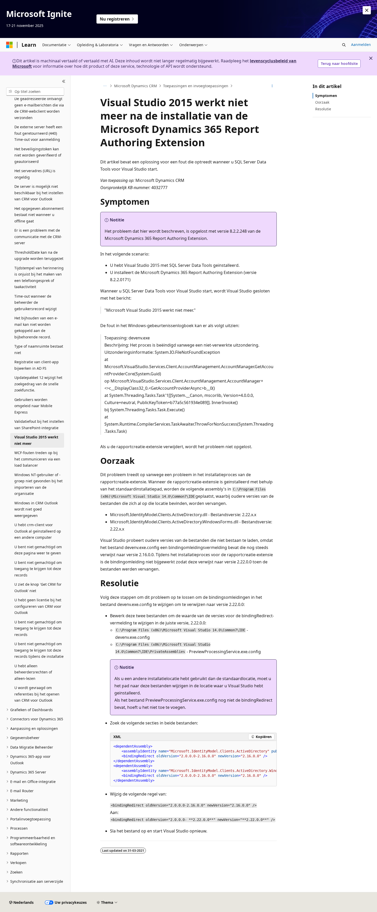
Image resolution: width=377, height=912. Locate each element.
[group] (193, 763)
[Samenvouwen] (63, 81)
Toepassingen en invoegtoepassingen (195, 85)
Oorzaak (322, 102)
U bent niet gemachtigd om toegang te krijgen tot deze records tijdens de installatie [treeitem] (39, 650)
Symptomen (326, 95)
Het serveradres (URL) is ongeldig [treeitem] (34, 174)
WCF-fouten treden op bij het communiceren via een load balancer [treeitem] (37, 459)
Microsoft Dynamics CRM (135, 85)
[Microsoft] (9, 45)
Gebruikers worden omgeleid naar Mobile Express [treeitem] (33, 406)
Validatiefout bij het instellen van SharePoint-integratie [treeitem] (39, 424)
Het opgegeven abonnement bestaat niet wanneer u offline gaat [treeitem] (39, 214)
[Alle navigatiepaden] (104, 86)
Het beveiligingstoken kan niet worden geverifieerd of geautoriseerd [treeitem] (37, 155)
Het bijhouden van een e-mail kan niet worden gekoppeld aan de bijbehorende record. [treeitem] (36, 327)
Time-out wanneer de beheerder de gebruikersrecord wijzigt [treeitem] (35, 302)
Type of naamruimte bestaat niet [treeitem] (38, 349)
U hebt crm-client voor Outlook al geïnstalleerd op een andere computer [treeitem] (37, 531)
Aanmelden (361, 44)
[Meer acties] (272, 86)
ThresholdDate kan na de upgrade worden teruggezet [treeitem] (38, 255)
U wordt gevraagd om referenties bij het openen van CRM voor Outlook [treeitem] (36, 694)
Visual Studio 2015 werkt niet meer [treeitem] (36, 440)
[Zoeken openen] (344, 45)
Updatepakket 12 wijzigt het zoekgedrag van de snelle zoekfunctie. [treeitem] (38, 384)
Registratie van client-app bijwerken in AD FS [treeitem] (36, 365)
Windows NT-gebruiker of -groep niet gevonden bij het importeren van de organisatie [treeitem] (38, 484)
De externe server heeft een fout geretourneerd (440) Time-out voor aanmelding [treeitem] (38, 133)
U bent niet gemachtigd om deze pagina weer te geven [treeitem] (38, 550)
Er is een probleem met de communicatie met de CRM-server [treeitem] (38, 236)
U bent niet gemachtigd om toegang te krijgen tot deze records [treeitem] (38, 568)
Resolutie (323, 108)
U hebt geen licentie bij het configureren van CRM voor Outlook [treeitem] (37, 606)
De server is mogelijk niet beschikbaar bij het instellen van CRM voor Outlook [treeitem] (38, 192)
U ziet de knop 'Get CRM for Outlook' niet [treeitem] (38, 587)
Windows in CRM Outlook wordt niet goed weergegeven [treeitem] (36, 509)
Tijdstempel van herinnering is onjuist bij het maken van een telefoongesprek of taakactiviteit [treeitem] (39, 277)
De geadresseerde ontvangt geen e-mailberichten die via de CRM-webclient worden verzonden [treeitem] (39, 108)
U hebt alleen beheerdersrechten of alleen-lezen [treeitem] (33, 672)
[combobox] (35, 91)
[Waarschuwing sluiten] (367, 10)
